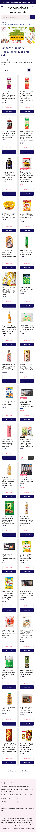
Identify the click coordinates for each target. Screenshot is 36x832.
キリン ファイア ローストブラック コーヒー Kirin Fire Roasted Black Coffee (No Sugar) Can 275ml (9, 175)
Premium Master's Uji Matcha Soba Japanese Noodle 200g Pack (27, 672)
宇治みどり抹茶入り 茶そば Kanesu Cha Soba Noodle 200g (26, 252)
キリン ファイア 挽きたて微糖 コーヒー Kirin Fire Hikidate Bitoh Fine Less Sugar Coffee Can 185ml (26, 747)
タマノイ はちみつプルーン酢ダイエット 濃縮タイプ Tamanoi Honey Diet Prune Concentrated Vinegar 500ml (8, 96)
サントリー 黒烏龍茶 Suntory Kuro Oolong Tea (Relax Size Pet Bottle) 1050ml (8, 134)
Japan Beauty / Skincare (18, 826)
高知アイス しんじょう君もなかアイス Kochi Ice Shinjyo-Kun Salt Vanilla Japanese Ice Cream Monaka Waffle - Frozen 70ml (26, 176)
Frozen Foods (29, 818)
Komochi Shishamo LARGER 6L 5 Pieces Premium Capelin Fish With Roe (26, 480)
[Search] (32, 17)
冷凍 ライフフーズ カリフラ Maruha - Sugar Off (27, 328)
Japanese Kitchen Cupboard (17, 818)
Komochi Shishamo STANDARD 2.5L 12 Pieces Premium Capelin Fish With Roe (27, 403)
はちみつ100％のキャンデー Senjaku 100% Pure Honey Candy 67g (27, 216)
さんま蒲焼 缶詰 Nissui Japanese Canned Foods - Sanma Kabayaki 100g (9, 253)
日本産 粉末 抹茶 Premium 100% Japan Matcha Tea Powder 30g (8, 673)
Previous (10, 771)
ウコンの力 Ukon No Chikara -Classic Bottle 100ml (8, 709)
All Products (4, 818)
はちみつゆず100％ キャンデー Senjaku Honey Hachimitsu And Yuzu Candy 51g (26, 557)
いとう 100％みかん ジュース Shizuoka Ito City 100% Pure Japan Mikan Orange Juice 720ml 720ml (9, 329)
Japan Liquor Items (27, 820)
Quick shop (9, 107)
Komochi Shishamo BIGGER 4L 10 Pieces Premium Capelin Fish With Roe (26, 594)
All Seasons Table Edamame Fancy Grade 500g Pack (27, 289)
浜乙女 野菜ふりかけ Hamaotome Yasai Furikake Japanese (8, 520)
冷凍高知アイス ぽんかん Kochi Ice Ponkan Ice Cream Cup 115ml (9, 215)
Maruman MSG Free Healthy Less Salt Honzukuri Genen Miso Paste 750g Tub (26, 709)
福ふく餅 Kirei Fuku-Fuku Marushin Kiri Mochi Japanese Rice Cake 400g (8, 632)
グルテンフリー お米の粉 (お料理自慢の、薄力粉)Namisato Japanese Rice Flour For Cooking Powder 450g (26, 634)
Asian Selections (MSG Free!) (23, 824)
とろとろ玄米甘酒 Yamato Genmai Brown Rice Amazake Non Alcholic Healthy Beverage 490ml (26, 520)
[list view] (33, 70)
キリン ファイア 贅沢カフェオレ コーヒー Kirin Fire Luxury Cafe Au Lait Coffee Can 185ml (9, 290)
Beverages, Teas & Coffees (8, 822)
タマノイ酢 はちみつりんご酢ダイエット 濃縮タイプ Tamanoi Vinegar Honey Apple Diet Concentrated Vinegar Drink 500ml (26, 136)
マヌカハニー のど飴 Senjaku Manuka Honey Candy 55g (8, 402)
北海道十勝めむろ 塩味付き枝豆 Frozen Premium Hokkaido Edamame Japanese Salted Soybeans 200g (26, 443)
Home (3, 22)
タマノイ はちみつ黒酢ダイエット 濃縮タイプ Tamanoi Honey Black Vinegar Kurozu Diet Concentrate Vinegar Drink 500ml (26, 96)
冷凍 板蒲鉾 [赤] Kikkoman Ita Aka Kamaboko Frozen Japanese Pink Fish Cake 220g (8, 443)
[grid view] (29, 70)
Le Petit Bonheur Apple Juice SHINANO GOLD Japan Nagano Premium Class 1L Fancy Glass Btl (9, 481)
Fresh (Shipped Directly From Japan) (11, 820)
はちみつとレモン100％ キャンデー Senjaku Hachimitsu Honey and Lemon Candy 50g (8, 595)
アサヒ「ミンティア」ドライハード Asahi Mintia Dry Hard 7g (9, 557)
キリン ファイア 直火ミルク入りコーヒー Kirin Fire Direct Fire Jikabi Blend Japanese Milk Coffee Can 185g (9, 747)
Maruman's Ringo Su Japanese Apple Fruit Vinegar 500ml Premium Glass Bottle (9, 366)
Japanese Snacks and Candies (25, 822)
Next (27, 771)
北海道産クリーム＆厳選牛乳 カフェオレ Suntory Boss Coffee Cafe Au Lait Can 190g (27, 366)
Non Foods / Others (8, 824)
